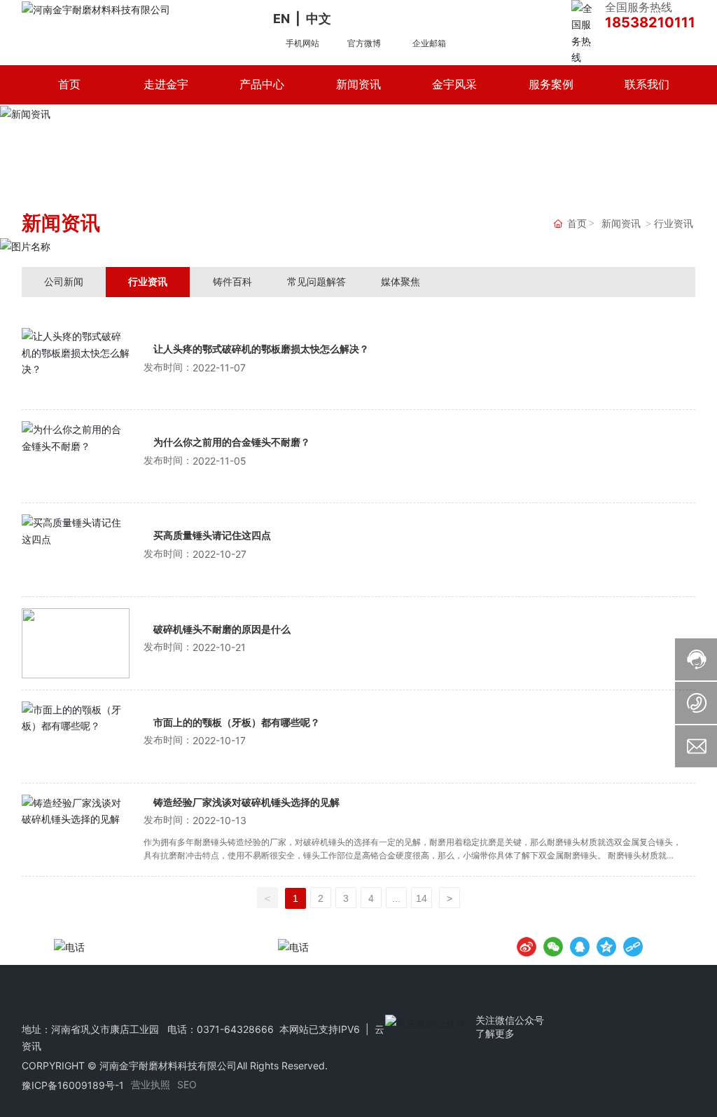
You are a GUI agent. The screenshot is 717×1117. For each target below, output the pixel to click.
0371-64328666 (235, 1029)
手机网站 (302, 43)
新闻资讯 (621, 224)
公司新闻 (63, 281)
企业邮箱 (429, 43)
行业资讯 (147, 281)
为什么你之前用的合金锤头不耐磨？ (231, 442)
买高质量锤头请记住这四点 (212, 535)
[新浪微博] (526, 947)
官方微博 (364, 43)
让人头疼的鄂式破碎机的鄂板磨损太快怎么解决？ (261, 349)
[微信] (553, 947)
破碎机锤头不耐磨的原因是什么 (222, 629)
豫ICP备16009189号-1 (73, 1085)
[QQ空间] (606, 947)
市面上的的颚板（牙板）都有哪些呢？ (236, 723)
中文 (318, 18)
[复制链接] (633, 947)
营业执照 (150, 1084)
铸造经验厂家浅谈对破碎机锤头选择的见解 (246, 802)
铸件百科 (232, 281)
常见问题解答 (316, 281)
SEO (187, 1084)
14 (421, 898)
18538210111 (650, 22)
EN (281, 18)
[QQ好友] (580, 947)
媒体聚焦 (400, 281)
